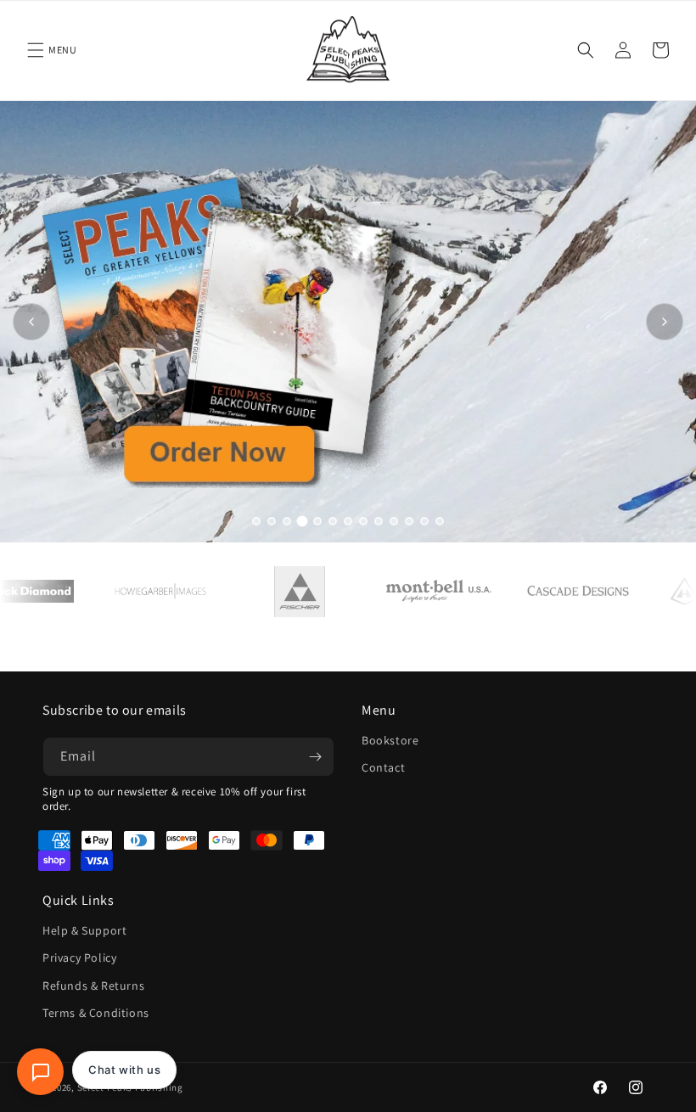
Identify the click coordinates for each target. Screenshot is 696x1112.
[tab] (256, 521)
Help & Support (84, 930)
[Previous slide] (31, 321)
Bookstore (390, 740)
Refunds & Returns (93, 985)
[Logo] (180, 591)
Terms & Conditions (95, 1012)
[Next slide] (664, 321)
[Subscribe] (315, 757)
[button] (35, 50)
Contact (383, 767)
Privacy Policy (79, 957)
